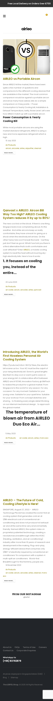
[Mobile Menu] (5, 16)
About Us (7, 647)
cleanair (37, 148)
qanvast (37, 290)
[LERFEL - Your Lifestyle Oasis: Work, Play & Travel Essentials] (13, 16)
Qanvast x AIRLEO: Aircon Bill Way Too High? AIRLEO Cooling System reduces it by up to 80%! (26, 214)
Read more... (9, 153)
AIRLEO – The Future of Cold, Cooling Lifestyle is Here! (23, 502)
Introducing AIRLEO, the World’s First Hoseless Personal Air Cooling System (25, 355)
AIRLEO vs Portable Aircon (21, 79)
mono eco (44, 438)
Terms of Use (29, 647)
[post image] (26, 57)
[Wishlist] (33, 16)
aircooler (15, 148)
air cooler (9, 290)
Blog (5, 677)
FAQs (17, 647)
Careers (43, 647)
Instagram (32, 660)
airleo (22, 148)
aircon (8, 148)
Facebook (27, 660)
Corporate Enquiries (26, 650)
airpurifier (29, 148)
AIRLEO (26, 249)
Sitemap (14, 677)
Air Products (11, 145)
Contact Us (8, 650)
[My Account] (39, 16)
